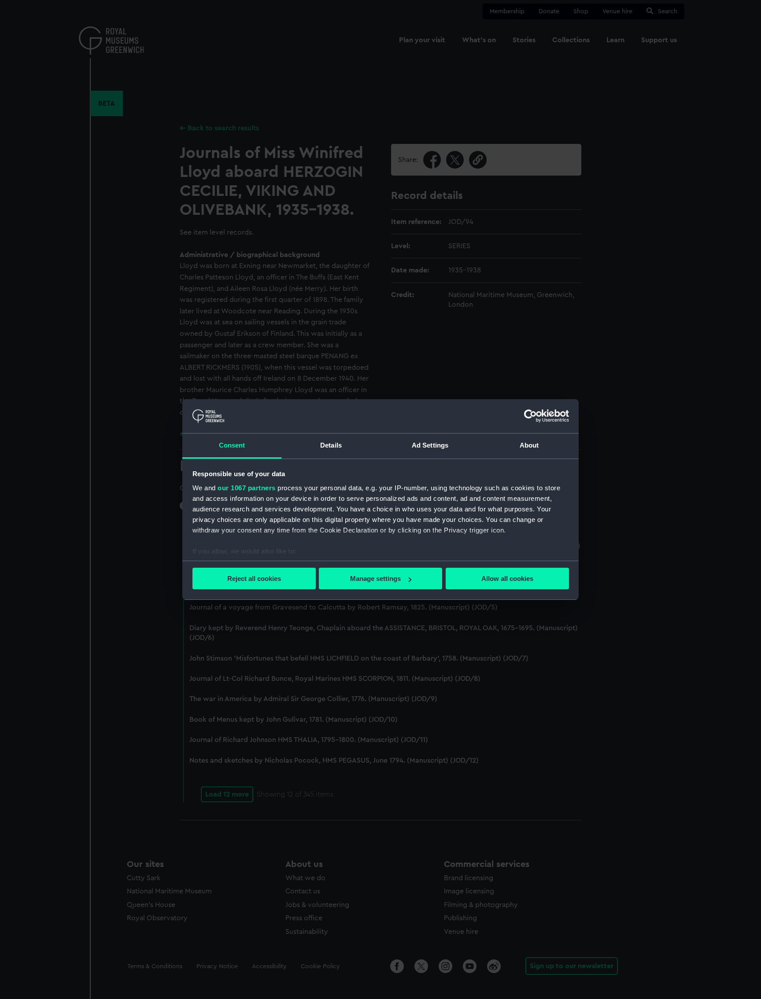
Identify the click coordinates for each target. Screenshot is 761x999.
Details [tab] (331, 445)
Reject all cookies (254, 578)
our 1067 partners (247, 488)
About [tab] (529, 445)
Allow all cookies (507, 578)
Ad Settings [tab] (430, 445)
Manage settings (375, 578)
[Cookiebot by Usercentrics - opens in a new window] (530, 415)
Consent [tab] (232, 445)
